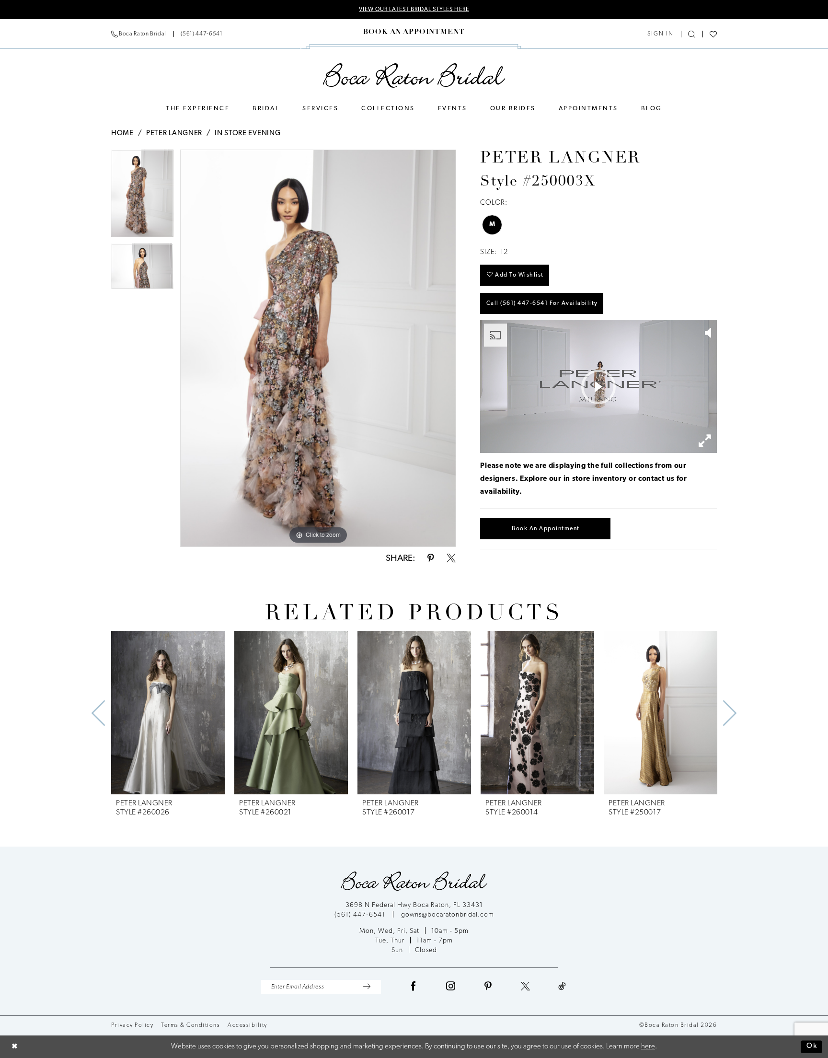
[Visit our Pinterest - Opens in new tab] (488, 987)
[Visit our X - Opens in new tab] (525, 987)
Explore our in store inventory (573, 479)
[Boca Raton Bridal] (414, 75)
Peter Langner (174, 133)
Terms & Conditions (190, 1025)
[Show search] (691, 34)
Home (122, 133)
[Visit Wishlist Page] (713, 34)
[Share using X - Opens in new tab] (451, 559)
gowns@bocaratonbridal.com (447, 914)
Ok (811, 1046)
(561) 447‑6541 (360, 914)
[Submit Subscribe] (367, 987)
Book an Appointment (546, 529)
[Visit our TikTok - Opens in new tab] (562, 987)
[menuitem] (167, 34)
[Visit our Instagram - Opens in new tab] (451, 987)
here (648, 1046)
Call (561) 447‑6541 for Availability (542, 303)
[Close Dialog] (14, 1046)
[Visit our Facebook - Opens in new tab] (413, 987)
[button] (660, 34)
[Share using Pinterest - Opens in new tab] (431, 558)
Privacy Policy (132, 1025)
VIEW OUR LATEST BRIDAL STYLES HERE (414, 9)
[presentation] (168, 713)
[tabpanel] (142, 197)
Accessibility (247, 1025)
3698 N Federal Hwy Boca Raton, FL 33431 (414, 905)
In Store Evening (247, 133)
